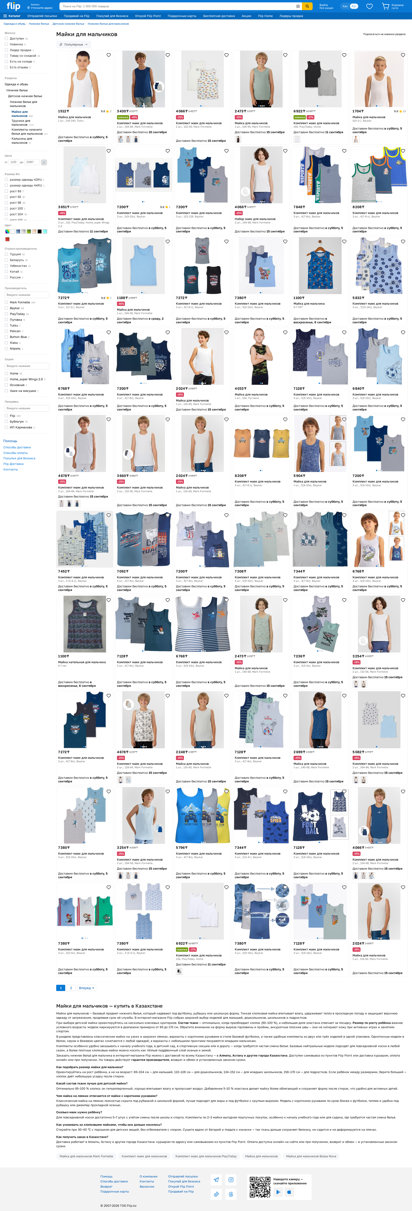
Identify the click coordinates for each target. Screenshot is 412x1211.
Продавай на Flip (76, 16)
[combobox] (180, 6)
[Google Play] (278, 1192)
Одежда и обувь (15, 23)
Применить (44, 162)
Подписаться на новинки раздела (384, 34)
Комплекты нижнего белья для (30, 131)
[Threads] (230, 1194)
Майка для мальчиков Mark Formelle (86, 1156)
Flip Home (265, 16)
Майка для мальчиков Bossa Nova (311, 1156)
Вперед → (86, 988)
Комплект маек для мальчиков (144, 1156)
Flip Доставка (13, 464)
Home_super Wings (27, 379)
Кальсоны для (22, 140)
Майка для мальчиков (261, 1156)
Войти (324, 4)
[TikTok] (216, 1194)
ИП (22, 427)
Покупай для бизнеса (112, 16)
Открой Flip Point (148, 16)
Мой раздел (326, 8)
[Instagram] (230, 1179)
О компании (149, 1176)
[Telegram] (216, 1179)
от (6, 162)
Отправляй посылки (42, 16)
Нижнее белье (39, 23)
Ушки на (24, 390)
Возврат (106, 1186)
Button (19, 337)
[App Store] (289, 1192)
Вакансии (147, 1186)
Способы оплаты (15, 453)
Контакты (10, 469)
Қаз (345, 6)
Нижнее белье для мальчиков (108, 23)
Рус (354, 6)
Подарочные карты (182, 16)
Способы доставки (17, 447)
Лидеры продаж (291, 16)
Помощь (106, 1176)
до (22, 162)
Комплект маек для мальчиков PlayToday (206, 1156)
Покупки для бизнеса (19, 458)
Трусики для (23, 123)
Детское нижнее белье (68, 23)
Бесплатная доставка (219, 16)
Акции (246, 16)
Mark (22, 302)
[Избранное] (369, 6)
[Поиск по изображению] (298, 6)
